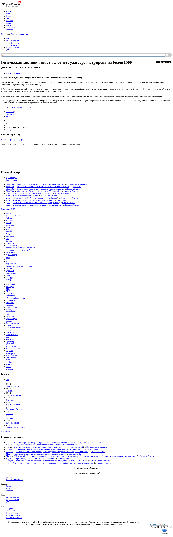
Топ (7, 380)
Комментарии (12, 180)
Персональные (12, 47)
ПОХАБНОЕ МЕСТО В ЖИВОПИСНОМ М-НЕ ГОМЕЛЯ (43, 186)
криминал (10, 284)
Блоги (8, 486)
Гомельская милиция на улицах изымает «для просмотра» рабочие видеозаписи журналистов (52, 463)
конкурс (9, 277)
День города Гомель (69, 198)
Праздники (61, 200)
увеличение (11, 346)
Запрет (9, 268)
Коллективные (12, 41)
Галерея (9, 30)
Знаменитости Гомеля (15, 427)
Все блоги (5, 432)
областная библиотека (15, 298)
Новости (10, 11)
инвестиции (11, 273)
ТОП (8, 18)
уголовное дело (13, 348)
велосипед (10, 112)
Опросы (9, 391)
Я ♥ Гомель (11, 400)
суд (7, 337)
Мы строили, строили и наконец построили (32, 193)
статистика (11, 332)
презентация (11, 319)
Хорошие (15, 43)
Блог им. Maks (68, 202)
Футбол (9, 418)
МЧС (8, 291)
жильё (8, 261)
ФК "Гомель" (11, 355)
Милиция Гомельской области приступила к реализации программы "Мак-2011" (51, 461)
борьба (9, 232)
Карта (8, 25)
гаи (7, 239)
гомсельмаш (11, 243)
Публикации (11, 178)
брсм (8, 234)
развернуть (19, 139)
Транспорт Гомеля (14, 409)
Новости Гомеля (13, 73)
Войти (4, 34)
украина (9, 350)
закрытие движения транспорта (19, 266)
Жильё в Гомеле (62, 193)
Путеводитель (12, 513)
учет (8, 116)
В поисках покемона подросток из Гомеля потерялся (40, 184)
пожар (9, 314)
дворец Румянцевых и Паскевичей (21, 248)
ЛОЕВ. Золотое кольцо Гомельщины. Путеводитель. (36, 202)
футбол (9, 362)
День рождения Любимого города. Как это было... (35, 198)
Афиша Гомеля (12, 386)
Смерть (9, 325)
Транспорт (10, 341)
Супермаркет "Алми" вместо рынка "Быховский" (38, 191)
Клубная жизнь (12, 423)
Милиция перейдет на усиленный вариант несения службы (39, 454)
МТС (8, 289)
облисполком (11, 300)
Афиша (9, 23)
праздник (10, 316)
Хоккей (9, 414)
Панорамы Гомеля (14, 518)
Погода (9, 16)
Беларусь (10, 229)
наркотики (10, 293)
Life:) (8, 213)
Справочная (11, 27)
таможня (10, 339)
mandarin (10, 445)
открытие (10, 303)
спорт (8, 330)
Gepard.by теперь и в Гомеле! (25, 196)
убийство (10, 344)
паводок (9, 305)
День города (11, 255)
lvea (7, 447)
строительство (12, 334)
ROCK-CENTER (13, 216)
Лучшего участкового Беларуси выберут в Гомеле (38, 445)
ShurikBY (10, 184)
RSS (3, 139)
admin (8, 442)
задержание (11, 264)
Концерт (9, 280)
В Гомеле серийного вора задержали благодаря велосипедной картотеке (45, 442)
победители (11, 312)
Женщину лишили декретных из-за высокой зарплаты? (37, 205)
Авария (9, 220)
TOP (8, 50)
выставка (10, 236)
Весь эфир (5, 209)
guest (8, 193)
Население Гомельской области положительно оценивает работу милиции (48, 449)
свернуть (9, 139)
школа (8, 366)
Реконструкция (12, 323)
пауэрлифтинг (12, 307)
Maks (8, 454)
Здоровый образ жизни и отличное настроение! (34, 458)
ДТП (8, 259)
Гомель (9, 241)
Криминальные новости (76, 184)
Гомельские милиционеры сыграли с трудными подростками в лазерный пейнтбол (52, 452)
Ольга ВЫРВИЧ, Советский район (16, 107)
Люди (8, 14)
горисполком (11, 245)
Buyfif (8, 458)
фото (8, 360)
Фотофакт (77, 186)
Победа (9, 309)
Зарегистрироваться (19, 34)
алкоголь (10, 225)
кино (8, 275)
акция (8, 223)
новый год (10, 296)
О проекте (10, 508)
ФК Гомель (11, 357)
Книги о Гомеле (13, 515)
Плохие (14, 45)
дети (8, 257)
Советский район (13, 328)
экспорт (9, 369)
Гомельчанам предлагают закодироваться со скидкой (40, 189)
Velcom (9, 218)
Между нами (64, 458)
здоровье (10, 271)
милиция (10, 114)
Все (7, 38)
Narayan (9, 130)
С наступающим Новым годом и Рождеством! (33, 200)
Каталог (9, 21)
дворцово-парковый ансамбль (19, 250)
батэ (8, 227)
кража (8, 282)
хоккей (9, 364)
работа (9, 321)
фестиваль (10, 353)
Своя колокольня (13, 395)
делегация (10, 252)
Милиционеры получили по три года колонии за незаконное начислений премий (47, 447)
